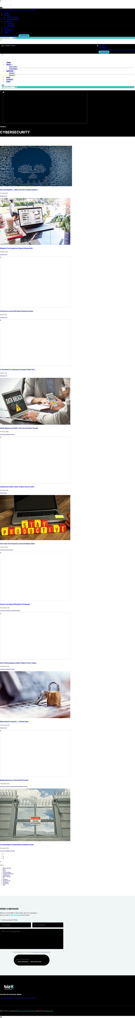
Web (4, 885)
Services (8, 21)
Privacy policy (22, 1011)
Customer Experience (8, 873)
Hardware (17, 786)
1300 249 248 (24, 35)
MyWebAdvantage (48, 1011)
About (7, 15)
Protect (12, 73)
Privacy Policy (36, 952)
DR (3, 878)
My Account (4, 35)
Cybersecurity (3, 196)
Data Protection (11, 610)
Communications (7, 872)
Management (12, 19)
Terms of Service (44, 952)
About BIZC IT (13, 66)
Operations (17, 610)
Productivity (10, 550)
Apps (4, 869)
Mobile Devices (11, 434)
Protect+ (11, 26)
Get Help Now (12, 35)
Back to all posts (7, 868)
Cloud (4, 870)
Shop (7, 32)
